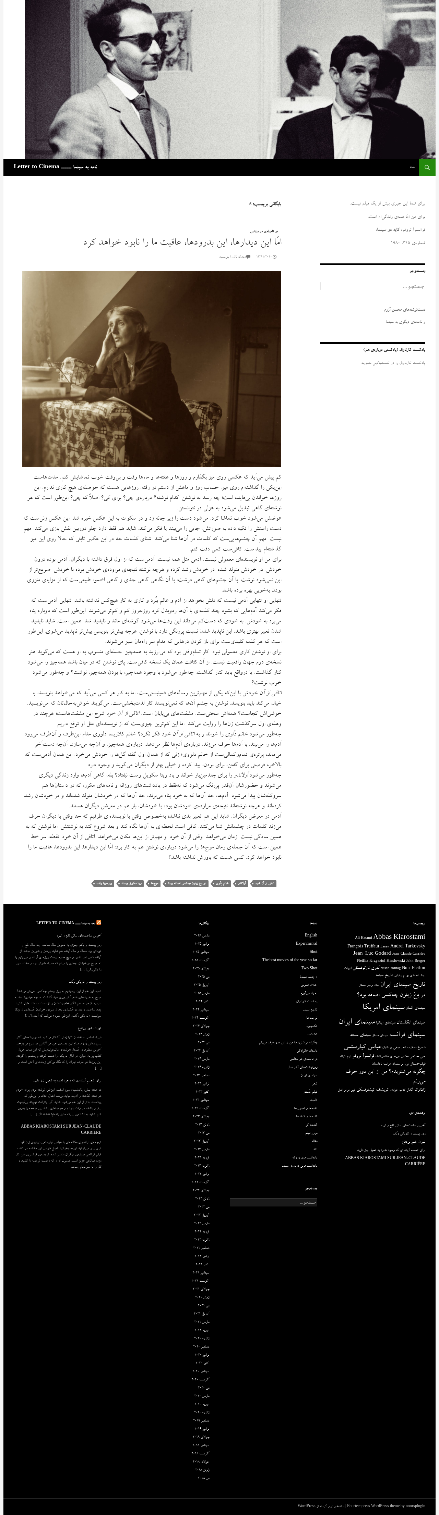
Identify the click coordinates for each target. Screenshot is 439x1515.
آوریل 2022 (201, 1216)
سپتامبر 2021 (200, 1273)
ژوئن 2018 (202, 1470)
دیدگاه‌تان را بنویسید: (232, 257)
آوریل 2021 (201, 1314)
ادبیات (348, 969)
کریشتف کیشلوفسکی (372, 1090)
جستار (362, 985)
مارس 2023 (201, 1150)
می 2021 (203, 1306)
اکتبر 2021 (202, 1265)
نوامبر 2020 (201, 1355)
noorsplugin (415, 1507)
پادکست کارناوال (306, 1002)
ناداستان (377, 1064)
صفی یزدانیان (391, 1047)
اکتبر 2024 (202, 1002)
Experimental (306, 944)
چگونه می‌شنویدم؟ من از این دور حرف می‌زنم (288, 1043)
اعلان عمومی (308, 985)
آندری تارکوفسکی (366, 968)
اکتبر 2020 (202, 1364)
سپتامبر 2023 (200, 1100)
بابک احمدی (417, 976)
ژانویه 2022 (201, 1240)
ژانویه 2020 (201, 1413)
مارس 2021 (201, 1322)
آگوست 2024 (200, 1018)
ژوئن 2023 (202, 1125)
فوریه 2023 (201, 1158)
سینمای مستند (360, 1035)
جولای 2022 (201, 1191)
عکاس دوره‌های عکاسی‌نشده (391, 1056)
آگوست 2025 (200, 961)
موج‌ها (154, 883)
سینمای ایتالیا (385, 1023)
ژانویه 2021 (201, 1339)
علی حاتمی (417, 1056)
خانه (412, 167)
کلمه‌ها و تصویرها (305, 1109)
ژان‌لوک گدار (415, 1090)
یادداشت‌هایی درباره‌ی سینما (299, 1166)
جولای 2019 (201, 1438)
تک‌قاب (312, 1035)
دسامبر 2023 (201, 1076)
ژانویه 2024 (201, 1068)
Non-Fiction (413, 968)
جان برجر (373, 985)
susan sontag (391, 968)
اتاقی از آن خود (264, 883)
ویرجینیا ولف (104, 883)
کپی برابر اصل (346, 1090)
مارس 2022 (201, 1224)
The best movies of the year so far (289, 961)
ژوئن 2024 (202, 1035)
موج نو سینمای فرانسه (396, 1064)
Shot (313, 953)
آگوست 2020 (200, 1380)
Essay (384, 947)
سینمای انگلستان (410, 1023)
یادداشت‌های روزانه (304, 1158)
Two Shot (309, 969)
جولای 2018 (201, 1462)
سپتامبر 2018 (200, 1446)
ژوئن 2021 (202, 1298)
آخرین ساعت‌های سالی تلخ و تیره (79, 936)
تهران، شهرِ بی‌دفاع (89, 1029)
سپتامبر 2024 (200, 1010)
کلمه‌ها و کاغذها (306, 1117)
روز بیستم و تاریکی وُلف (85, 982)
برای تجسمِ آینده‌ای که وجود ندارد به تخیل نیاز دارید (67, 1081)
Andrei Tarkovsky (407, 947)
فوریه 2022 (201, 1232)
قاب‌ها (313, 1100)
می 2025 (203, 977)
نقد (315, 1150)
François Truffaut (363, 947)
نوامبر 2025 (201, 944)
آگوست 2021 (200, 1281)
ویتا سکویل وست (131, 883)
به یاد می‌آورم (308, 994)
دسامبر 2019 (201, 1421)
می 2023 (203, 1133)
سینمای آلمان (415, 1008)
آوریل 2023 (201, 1142)
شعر (403, 1048)
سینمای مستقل (380, 1036)
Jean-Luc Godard (372, 954)
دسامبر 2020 (201, 1347)
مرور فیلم (311, 1133)
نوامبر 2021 (201, 1257)
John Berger (415, 961)
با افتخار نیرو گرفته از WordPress (321, 1507)
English (311, 936)
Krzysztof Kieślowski (387, 961)
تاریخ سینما (384, 975)
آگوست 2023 (200, 1109)
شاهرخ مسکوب (416, 1048)
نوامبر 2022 (201, 1174)
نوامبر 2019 (201, 1429)
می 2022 (203, 1207)
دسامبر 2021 (201, 1248)
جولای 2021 (201, 1290)
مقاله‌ (314, 1142)
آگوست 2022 (200, 1183)
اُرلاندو (242, 883)
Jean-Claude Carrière (408, 954)
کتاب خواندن (397, 1090)
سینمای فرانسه (407, 1035)
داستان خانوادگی (306, 1051)
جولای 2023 (201, 1117)
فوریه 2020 (201, 1405)
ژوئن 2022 (202, 1199)
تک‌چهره (311, 1027)
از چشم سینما (308, 977)
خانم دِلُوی (222, 883)
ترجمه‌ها (311, 1018)
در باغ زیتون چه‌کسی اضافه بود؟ (187, 883)
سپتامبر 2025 (200, 953)
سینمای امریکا (383, 1008)
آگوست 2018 (200, 1454)
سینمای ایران (357, 1022)
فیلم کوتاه (345, 1056)
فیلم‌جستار (417, 1064)
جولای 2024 (201, 1027)
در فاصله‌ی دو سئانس (264, 232)
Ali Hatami (363, 938)
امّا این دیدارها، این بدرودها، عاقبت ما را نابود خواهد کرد (182, 243)
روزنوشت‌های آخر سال (302, 1068)
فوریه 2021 (201, 1331)
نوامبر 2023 (201, 1084)
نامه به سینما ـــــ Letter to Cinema (55, 167)
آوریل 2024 (201, 1051)
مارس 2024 (201, 1059)
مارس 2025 (201, 994)
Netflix (362, 961)
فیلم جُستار (310, 1092)
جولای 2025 (201, 969)
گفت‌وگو (311, 1125)
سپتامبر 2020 (200, 1372)
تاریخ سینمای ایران (402, 985)
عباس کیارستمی (362, 1047)
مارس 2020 (201, 1396)
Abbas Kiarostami (399, 938)
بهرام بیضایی (401, 976)
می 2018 (203, 1479)
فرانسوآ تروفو (363, 1056)
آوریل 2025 (201, 985)
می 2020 (203, 1388)
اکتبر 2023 (202, 1092)
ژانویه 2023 (201, 1166)
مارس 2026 (201, 936)
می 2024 (203, 1043)
